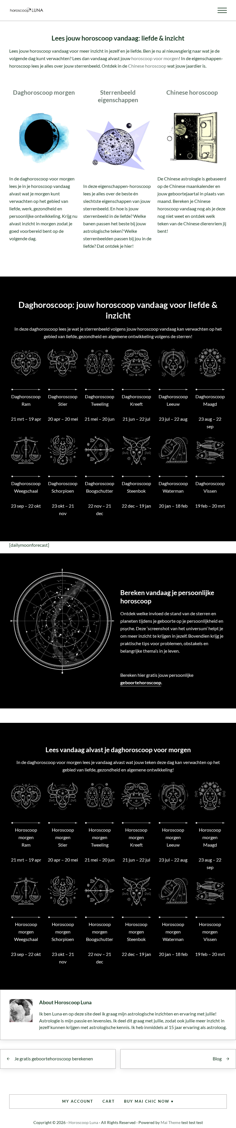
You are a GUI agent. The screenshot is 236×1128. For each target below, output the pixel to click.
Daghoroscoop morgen (44, 92)
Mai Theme (170, 1122)
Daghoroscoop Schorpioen (62, 487)
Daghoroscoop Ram (26, 400)
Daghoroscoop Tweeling (99, 400)
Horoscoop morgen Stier (63, 837)
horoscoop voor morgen (155, 58)
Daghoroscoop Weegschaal (26, 487)
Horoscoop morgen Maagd (210, 837)
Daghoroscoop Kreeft (136, 400)
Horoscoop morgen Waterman (173, 931)
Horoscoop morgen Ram (26, 837)
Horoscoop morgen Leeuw (173, 837)
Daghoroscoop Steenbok (136, 487)
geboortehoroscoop (140, 682)
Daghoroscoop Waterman (173, 487)
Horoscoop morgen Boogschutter (99, 931)
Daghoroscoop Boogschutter (99, 487)
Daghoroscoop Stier (62, 400)
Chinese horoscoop (147, 65)
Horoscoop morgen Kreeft (136, 837)
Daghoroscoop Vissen (210, 487)
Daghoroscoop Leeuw (173, 400)
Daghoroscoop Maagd (210, 400)
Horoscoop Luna (83, 1122)
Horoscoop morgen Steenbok (136, 931)
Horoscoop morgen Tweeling (100, 837)
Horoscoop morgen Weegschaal (26, 931)
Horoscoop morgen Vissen (210, 931)
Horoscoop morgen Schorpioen (63, 931)
